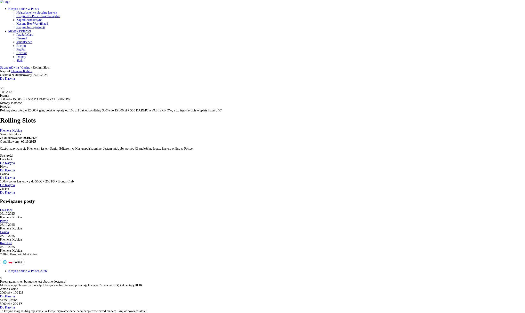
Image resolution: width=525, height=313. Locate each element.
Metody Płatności (19, 31)
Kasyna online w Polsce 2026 (27, 271)
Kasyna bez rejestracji (30, 27)
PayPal (20, 49)
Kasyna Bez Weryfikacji (32, 23)
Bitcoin (21, 45)
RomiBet (6, 243)
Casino (25, 67)
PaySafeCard (24, 34)
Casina (4, 232)
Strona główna (9, 67)
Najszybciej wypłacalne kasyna (36, 12)
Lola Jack (6, 210)
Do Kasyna (7, 78)
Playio (4, 221)
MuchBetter (24, 42)
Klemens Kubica (21, 71)
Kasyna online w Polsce (23, 8)
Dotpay (21, 56)
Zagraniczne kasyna (29, 20)
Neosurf (21, 38)
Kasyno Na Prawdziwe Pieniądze (38, 16)
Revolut (21, 53)
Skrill (19, 60)
